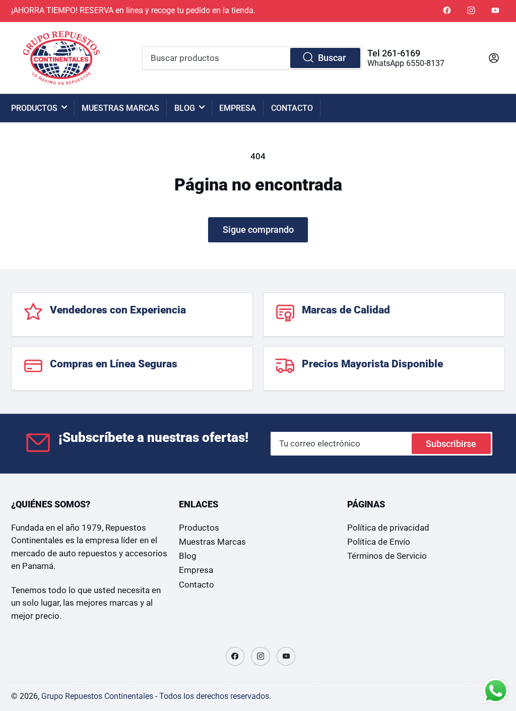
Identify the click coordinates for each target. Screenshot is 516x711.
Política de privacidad (388, 528)
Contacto (292, 108)
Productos (34, 108)
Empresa (237, 108)
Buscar (332, 57)
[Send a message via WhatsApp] (496, 691)
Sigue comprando (258, 229)
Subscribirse (451, 443)
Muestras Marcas (120, 108)
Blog (184, 108)
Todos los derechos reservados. (215, 696)
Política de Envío (378, 542)
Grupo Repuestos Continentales (97, 696)
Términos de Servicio (387, 556)
